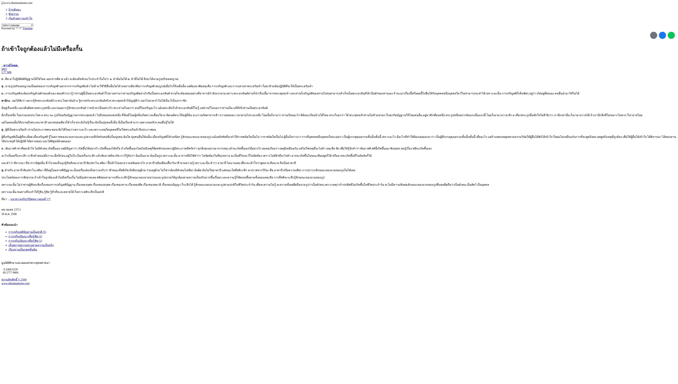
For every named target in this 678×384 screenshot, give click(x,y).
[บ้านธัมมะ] (16, 3)
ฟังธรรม (13, 14)
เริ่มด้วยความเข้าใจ (20, 18)
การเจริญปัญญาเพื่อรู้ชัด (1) (25, 240)
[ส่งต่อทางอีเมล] (653, 35)
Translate (28, 28)
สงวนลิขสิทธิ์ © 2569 (13, 279)
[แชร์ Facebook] (662, 35)
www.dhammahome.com (15, 283)
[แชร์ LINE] (671, 35)
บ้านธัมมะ (14, 9)
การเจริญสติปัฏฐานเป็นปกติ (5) (27, 231)
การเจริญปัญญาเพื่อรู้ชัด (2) (25, 236)
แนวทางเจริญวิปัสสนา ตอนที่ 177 (30, 199)
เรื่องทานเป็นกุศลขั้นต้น (22, 249)
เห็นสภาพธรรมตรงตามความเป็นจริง (31, 245)
